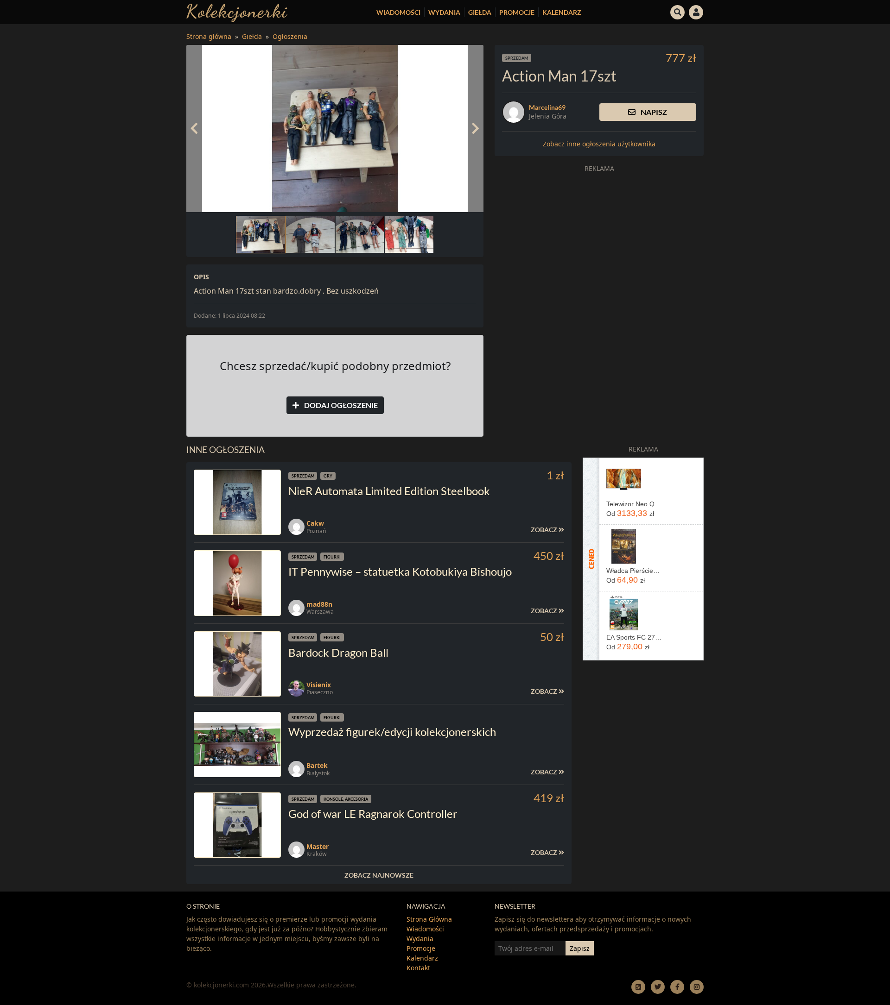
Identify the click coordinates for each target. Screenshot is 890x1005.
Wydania (444, 12)
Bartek (317, 765)
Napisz (653, 111)
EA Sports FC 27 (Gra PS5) (633, 637)
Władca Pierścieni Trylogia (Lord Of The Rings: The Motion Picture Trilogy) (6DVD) (633, 570)
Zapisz (580, 948)
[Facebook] (677, 986)
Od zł (630, 513)
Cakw (315, 523)
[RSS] (638, 986)
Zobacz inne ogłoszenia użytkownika (599, 143)
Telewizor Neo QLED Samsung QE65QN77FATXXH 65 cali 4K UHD (633, 504)
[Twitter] (658, 986)
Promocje (516, 12)
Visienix (318, 684)
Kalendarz (561, 12)
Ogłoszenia (290, 36)
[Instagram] (697, 986)
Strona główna (208, 36)
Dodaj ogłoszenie (340, 405)
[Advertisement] (599, 242)
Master (317, 846)
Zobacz (545, 530)
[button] (677, 11)
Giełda (479, 12)
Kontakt (418, 967)
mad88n (319, 604)
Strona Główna (429, 919)
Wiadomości (398, 12)
